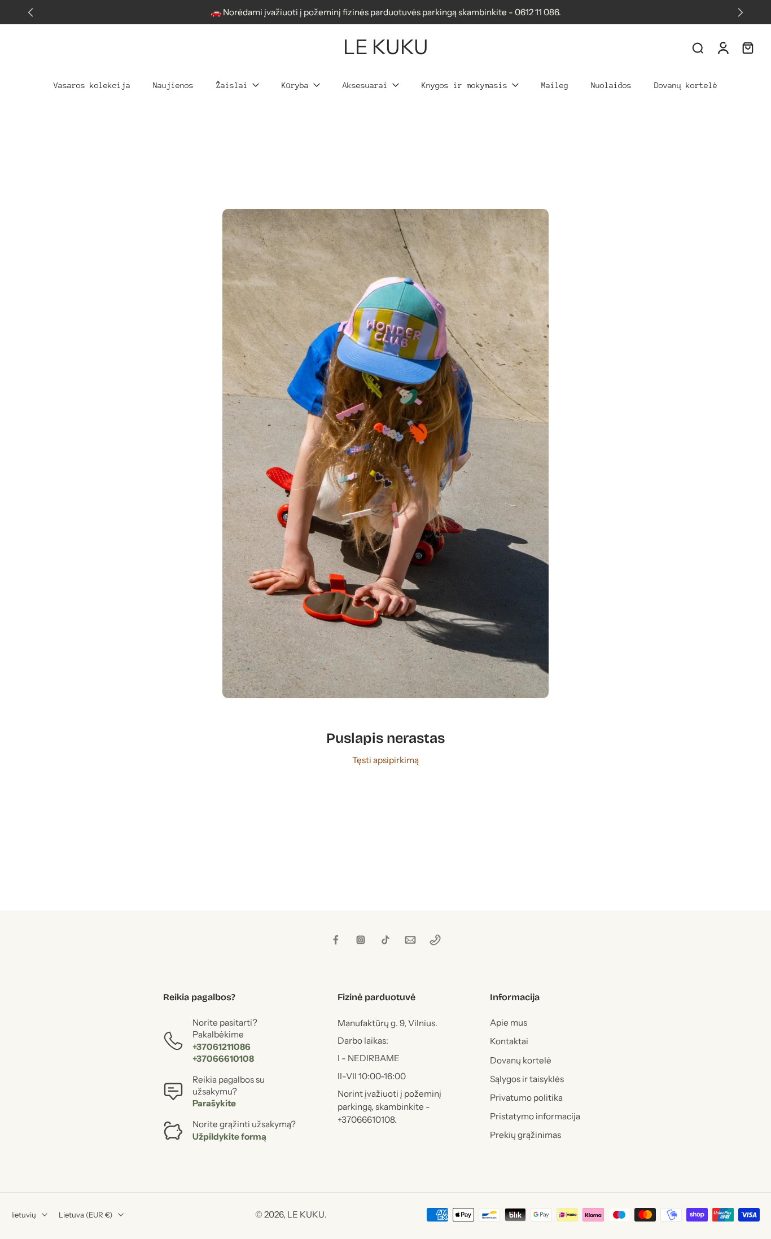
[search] (697, 47)
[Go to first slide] (740, 12)
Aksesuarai (365, 85)
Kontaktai (509, 1041)
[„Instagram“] (360, 939)
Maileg (554, 85)
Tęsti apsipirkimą (385, 760)
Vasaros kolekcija (92, 85)
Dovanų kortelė (685, 85)
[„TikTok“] (385, 939)
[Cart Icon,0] (747, 47)
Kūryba (295, 85)
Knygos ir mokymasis (464, 85)
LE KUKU (306, 1215)
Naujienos (173, 85)
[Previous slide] (30, 12)
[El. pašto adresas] (410, 939)
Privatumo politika (526, 1097)
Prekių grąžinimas (525, 1135)
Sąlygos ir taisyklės (527, 1079)
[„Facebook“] (335, 939)
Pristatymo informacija (535, 1116)
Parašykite (214, 1103)
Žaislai (232, 85)
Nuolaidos (611, 85)
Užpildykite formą (229, 1136)
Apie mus (508, 1023)
